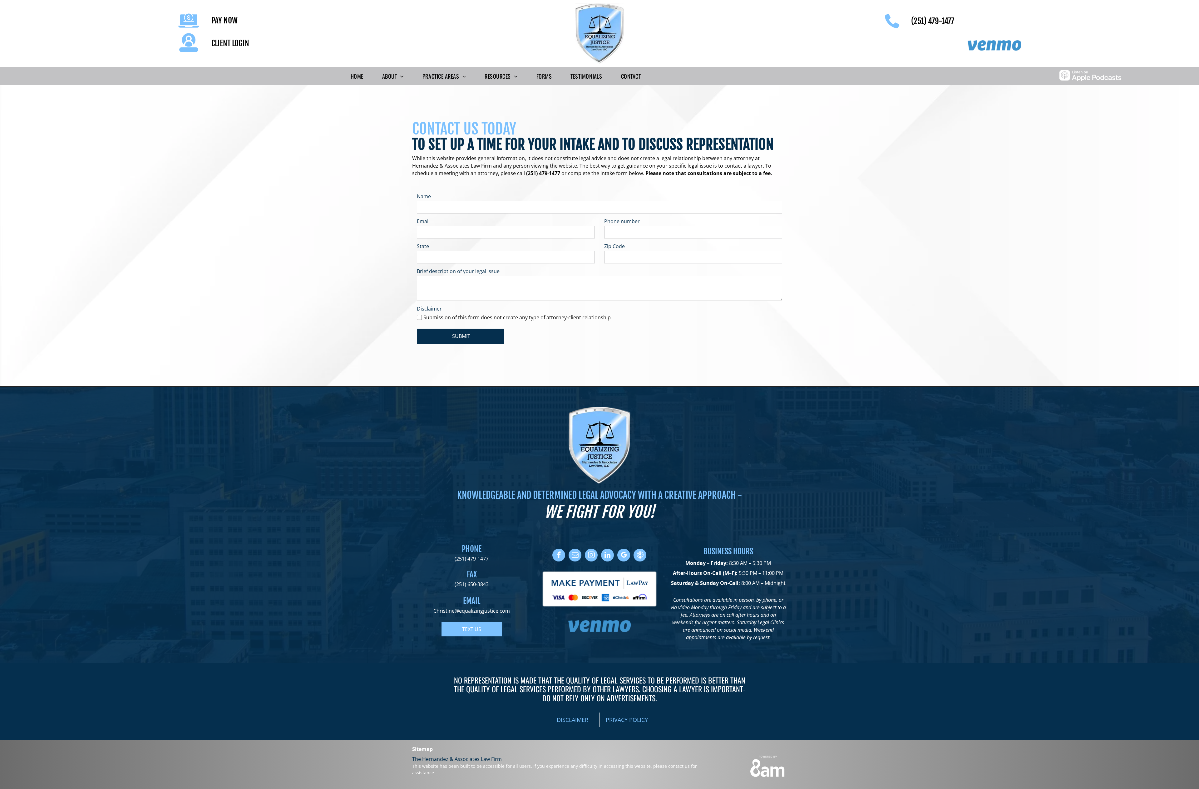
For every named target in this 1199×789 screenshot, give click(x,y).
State (423, 246)
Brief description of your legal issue (458, 271)
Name (424, 196)
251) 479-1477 (472, 558)
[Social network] (640, 556)
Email (423, 221)
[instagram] (591, 556)
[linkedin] (607, 556)
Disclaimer (429, 308)
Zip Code (614, 246)
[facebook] (558, 556)
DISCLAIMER (572, 719)
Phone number (622, 221)
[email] (575, 556)
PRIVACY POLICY (627, 719)
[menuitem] (357, 76)
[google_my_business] (623, 556)
